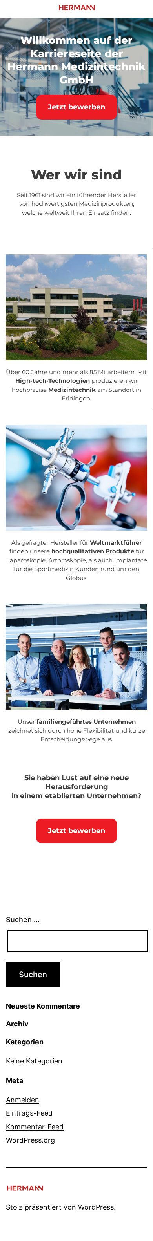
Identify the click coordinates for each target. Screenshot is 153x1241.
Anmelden (22, 1100)
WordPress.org (30, 1140)
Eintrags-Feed (29, 1113)
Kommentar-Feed (35, 1127)
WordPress (96, 1207)
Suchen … (23, 919)
